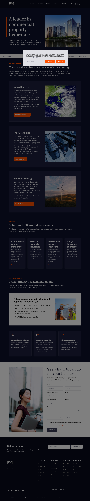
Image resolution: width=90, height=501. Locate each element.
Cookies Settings (30, 61)
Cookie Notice (36, 57)
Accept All (60, 61)
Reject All (50, 61)
